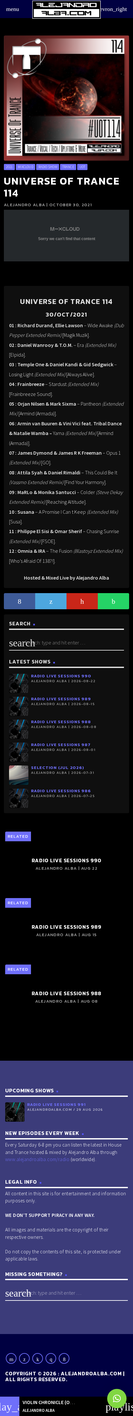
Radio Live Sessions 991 (56, 1104)
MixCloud (25, 167)
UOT (82, 167)
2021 (9, 167)
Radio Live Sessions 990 (61, 676)
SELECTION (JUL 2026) (57, 767)
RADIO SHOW (47, 167)
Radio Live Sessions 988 (61, 722)
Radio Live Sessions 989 (61, 699)
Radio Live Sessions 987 (61, 745)
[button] (117, 1398)
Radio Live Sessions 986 (61, 791)
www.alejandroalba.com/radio (37, 1159)
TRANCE (68, 167)
